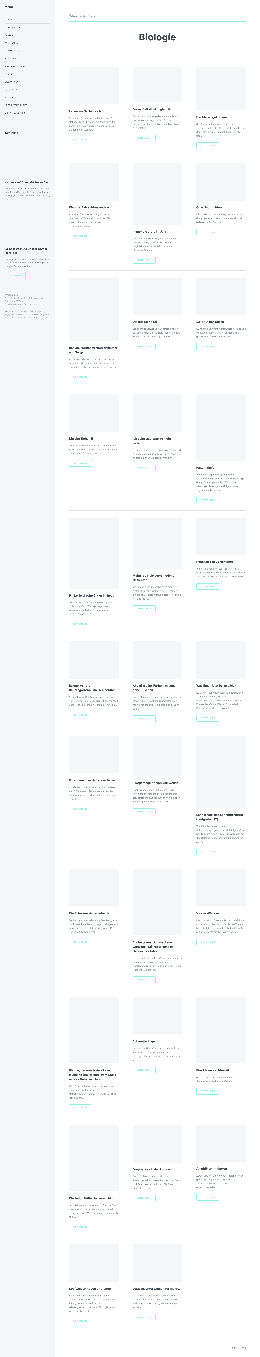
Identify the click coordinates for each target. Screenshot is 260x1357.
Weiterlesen (80, 140)
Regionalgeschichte (17, 66)
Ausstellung (12, 27)
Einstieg (9, 19)
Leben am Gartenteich (85, 111)
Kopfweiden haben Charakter (90, 1288)
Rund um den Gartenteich (214, 561)
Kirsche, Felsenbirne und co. (89, 207)
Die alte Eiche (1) (81, 438)
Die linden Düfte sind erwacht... (91, 1198)
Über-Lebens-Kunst (16, 105)
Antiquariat (12, 43)
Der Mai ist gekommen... (213, 117)
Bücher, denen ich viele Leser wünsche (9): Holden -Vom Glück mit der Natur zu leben (92, 1075)
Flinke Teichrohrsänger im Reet (91, 595)
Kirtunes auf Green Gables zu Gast (27, 182)
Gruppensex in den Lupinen (152, 1169)
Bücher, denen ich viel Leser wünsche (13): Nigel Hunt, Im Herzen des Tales (153, 947)
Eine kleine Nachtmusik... (214, 1070)
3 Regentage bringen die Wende (155, 783)
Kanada (9, 74)
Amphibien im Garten (211, 1168)
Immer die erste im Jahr (150, 231)
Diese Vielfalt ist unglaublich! (154, 109)
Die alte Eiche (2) (145, 322)
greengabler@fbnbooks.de (23, 304)
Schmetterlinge (144, 1041)
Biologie (10, 97)
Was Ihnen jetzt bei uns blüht (216, 685)
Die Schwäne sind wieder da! (89, 913)
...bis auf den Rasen (210, 322)
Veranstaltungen (15, 113)
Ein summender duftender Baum (92, 780)
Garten (9, 35)
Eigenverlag (12, 51)
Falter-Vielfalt (206, 467)
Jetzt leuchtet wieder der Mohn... (157, 1288)
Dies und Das (12, 82)
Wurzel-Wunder (207, 913)
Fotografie (11, 89)
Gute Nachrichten (209, 207)
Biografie (10, 58)
